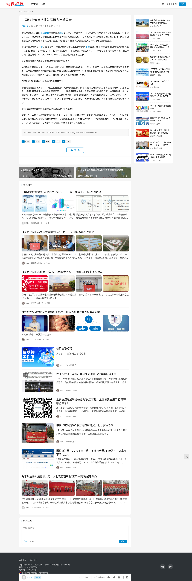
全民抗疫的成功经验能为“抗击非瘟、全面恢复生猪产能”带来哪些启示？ (91, 401)
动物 (42, 33)
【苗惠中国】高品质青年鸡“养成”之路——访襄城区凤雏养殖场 (58, 232)
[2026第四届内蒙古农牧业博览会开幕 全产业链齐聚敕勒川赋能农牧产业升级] (142, 35)
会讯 (43, 4)
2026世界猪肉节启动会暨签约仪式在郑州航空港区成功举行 (160, 96)
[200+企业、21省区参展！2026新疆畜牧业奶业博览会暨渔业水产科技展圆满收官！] (142, 47)
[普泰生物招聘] (38, 357)
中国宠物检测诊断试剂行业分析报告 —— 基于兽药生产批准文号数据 (61, 192)
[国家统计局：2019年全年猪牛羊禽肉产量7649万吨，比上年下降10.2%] (38, 459)
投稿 (182, 4)
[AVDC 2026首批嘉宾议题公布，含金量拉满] (142, 157)
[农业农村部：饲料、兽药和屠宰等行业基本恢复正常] (38, 382)
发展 (87, 47)
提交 (122, 541)
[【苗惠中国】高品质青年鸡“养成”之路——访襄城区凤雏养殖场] (75, 243)
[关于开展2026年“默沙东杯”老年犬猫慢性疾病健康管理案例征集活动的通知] (142, 72)
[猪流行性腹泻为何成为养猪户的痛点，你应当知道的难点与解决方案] (75, 323)
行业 (58, 26)
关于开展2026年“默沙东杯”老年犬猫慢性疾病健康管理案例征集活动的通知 (160, 71)
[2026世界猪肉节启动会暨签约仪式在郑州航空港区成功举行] (142, 96)
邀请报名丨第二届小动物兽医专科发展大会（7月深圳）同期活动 (160, 120)
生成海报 (101, 577)
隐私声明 (22, 560)
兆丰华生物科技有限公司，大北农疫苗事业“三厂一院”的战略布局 (59, 476)
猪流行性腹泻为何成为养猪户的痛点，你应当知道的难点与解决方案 (61, 312)
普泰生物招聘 (64, 348)
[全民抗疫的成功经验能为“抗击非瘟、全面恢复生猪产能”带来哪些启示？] (38, 408)
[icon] (162, 566)
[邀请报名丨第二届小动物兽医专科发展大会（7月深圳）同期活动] (142, 121)
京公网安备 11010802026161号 (35, 573)
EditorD (25, 26)
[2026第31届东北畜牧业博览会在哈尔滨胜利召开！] (142, 133)
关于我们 (34, 4)
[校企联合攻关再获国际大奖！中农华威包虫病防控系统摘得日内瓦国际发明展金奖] (142, 60)
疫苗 (47, 33)
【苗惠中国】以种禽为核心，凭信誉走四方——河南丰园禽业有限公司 (62, 272)
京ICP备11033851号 (27, 570)
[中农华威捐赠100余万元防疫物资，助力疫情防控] (38, 433)
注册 (175, 4)
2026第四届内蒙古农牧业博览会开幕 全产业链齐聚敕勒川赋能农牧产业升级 (160, 35)
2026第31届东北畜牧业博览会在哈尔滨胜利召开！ (160, 132)
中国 (61, 33)
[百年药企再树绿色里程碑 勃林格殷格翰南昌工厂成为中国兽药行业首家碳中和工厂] (142, 23)
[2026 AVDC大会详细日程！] (142, 84)
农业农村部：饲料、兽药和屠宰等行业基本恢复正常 (86, 374)
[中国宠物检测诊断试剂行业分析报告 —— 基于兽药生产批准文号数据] (75, 203)
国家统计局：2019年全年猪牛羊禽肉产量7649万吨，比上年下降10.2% (91, 452)
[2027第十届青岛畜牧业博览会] (142, 109)
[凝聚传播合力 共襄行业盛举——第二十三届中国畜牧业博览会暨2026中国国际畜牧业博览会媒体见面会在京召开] (142, 145)
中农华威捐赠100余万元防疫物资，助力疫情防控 (84, 425)
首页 (20, 12)
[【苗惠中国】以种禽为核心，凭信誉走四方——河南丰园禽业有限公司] (75, 283)
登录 (168, 4)
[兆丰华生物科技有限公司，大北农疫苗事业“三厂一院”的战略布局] (75, 488)
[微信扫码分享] (108, 577)
